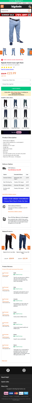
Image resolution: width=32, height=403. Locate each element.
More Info (4, 386)
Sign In (29, 3)
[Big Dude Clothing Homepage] (16, 6)
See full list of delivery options (9, 194)
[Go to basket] (29, 6)
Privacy (11, 396)
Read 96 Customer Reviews (7, 69)
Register (24, 3)
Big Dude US (18, 0)
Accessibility (17, 396)
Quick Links (5, 382)
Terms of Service (24, 396)
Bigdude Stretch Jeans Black (9, 252)
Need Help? (5, 377)
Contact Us (5, 396)
